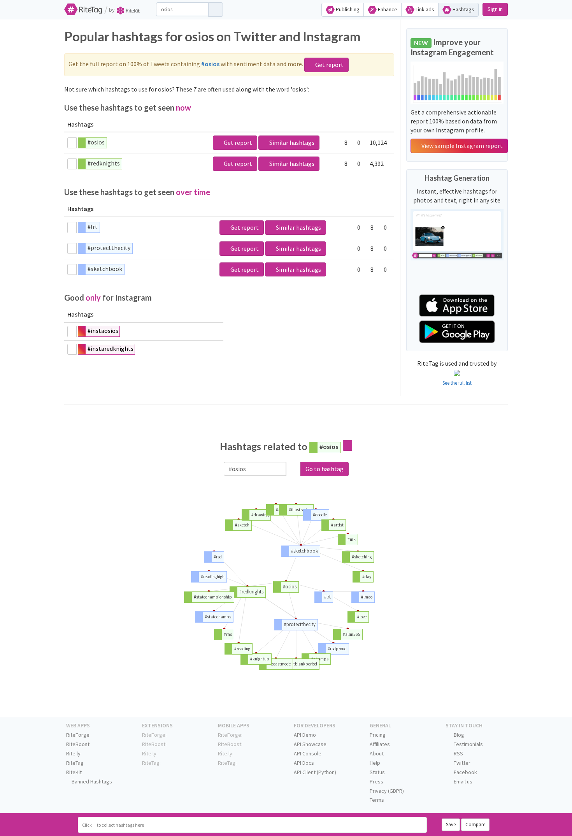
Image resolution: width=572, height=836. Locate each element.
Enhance (387, 9)
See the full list (457, 383)
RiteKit (74, 772)
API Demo (305, 734)
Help (375, 762)
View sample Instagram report (461, 146)
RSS (458, 753)
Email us (462, 781)
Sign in (495, 8)
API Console (307, 753)
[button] (293, 469)
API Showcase (310, 744)
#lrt (93, 227)
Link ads (424, 9)
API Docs (304, 762)
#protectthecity (109, 248)
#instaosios (103, 330)
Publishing (347, 9)
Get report (329, 65)
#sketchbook (105, 269)
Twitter (461, 762)
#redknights (104, 163)
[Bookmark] (72, 142)
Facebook (465, 772)
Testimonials (468, 744)
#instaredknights (110, 348)
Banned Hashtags (91, 781)
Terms (377, 799)
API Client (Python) (315, 772)
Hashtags (462, 9)
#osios (96, 142)
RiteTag (75, 762)
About (377, 753)
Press (376, 781)
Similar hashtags (291, 142)
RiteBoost (77, 744)
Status (377, 772)
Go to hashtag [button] (324, 469)
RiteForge (77, 734)
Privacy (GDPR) (387, 790)
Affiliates (380, 744)
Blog (458, 734)
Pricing (378, 734)
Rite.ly (73, 753)
